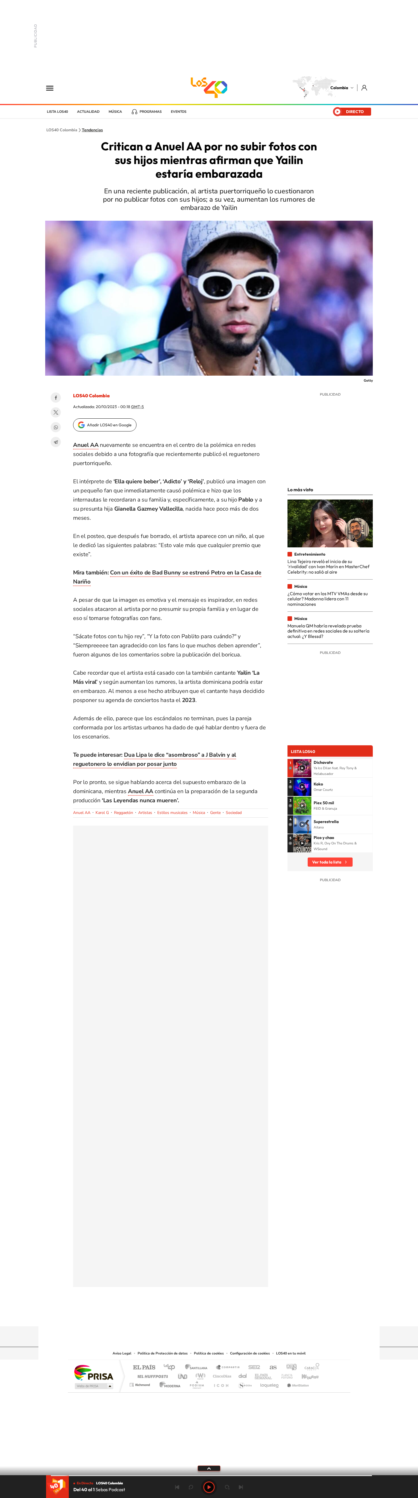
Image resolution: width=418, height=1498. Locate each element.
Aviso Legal (122, 1353)
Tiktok (186, 1315)
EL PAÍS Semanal (264, 1374)
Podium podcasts (196, 1383)
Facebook (56, 397)
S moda (244, 1383)
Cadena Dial (243, 1374)
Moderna (168, 1383)
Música (115, 111)
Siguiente (240, 1487)
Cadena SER (252, 1367)
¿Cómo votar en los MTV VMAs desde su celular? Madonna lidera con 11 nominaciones (327, 599)
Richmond (140, 1383)
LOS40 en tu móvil (291, 1353)
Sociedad (234, 812)
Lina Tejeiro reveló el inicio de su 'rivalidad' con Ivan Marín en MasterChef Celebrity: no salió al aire (328, 566)
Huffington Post (151, 1374)
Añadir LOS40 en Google (109, 424)
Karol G (102, 812)
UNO (183, 1374)
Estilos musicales (172, 812)
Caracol (310, 1367)
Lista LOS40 (57, 111)
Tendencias (92, 130)
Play (209, 1487)
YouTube (209, 1315)
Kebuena (305, 1374)
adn (289, 1367)
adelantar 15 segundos (227, 1487)
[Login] (365, 88)
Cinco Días (221, 1374)
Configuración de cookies (250, 1353)
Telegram (56, 442)
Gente (215, 812)
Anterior (177, 1487)
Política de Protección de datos (163, 1353)
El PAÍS (144, 1367)
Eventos (179, 111)
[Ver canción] (302, 768)
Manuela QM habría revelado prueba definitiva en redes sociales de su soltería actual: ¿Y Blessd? (328, 631)
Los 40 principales (171, 1367)
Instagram (197, 1315)
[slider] (209, 1475)
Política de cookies (209, 1353)
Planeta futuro (285, 1374)
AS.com (270, 1367)
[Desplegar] (209, 1468)
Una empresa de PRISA (93, 1372)
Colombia (339, 87)
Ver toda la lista (326, 862)
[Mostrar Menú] (53, 88)
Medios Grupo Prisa (93, 1386)
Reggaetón (123, 812)
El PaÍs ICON (221, 1383)
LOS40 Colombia (209, 87)
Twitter (56, 412)
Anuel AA (140, 791)
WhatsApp (56, 427)
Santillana (198, 1367)
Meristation (297, 1383)
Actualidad (88, 111)
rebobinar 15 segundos (190, 1487)
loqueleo (270, 1383)
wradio (199, 1374)
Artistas (145, 812)
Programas (151, 111)
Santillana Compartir (228, 1367)
